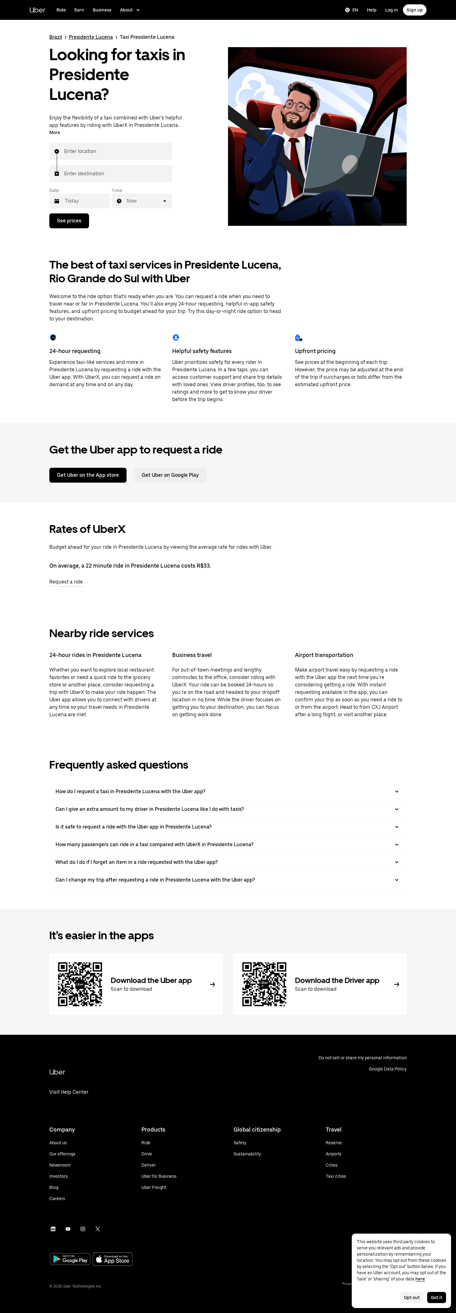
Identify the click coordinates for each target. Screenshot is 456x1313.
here (420, 1278)
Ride (61, 9)
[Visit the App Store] (112, 1260)
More (54, 132)
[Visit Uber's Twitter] (97, 1228)
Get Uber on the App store (88, 475)
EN (355, 9)
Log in (391, 9)
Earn (79, 9)
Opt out (412, 1297)
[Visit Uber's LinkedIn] (53, 1228)
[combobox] (64, 151)
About (126, 9)
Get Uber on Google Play (170, 475)
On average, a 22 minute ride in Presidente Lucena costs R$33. (130, 565)
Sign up (415, 9)
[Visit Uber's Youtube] (67, 1228)
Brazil (55, 37)
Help (372, 9)
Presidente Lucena (91, 37)
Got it (436, 1297)
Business (102, 9)
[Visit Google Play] (70, 1259)
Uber (37, 9)
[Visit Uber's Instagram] (82, 1228)
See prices (69, 221)
